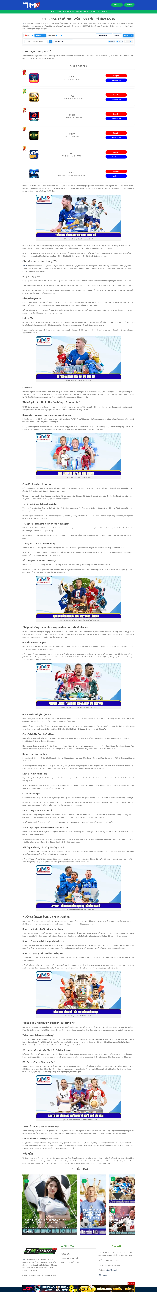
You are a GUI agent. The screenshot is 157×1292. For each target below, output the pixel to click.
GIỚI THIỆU (57, 11)
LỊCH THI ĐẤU (95, 11)
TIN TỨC (104, 11)
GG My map (103, 1275)
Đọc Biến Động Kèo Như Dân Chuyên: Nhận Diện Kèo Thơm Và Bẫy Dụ (46, 1221)
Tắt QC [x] (131, 1283)
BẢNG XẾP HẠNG (68, 11)
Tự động (129, 41)
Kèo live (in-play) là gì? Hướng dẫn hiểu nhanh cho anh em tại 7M (92, 1214)
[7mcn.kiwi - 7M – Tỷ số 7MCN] (31, 5)
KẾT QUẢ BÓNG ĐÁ (82, 11)
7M (51, 11)
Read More (30, 1231)
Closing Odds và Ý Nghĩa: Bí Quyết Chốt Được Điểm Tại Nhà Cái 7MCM (121, 1221)
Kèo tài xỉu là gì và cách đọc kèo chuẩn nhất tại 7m (121, 1189)
